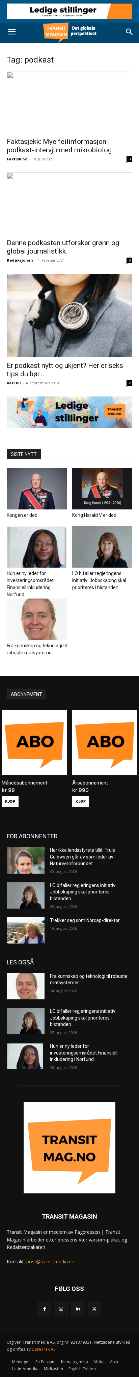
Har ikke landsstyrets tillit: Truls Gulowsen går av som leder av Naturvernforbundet (82, 856)
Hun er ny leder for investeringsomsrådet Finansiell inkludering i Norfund (83, 1052)
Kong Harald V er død (94, 515)
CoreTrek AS (43, 1349)
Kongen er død (22, 515)
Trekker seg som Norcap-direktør (85, 920)
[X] (94, 1308)
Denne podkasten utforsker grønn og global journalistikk (63, 247)
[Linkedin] (77, 1308)
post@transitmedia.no (50, 1261)
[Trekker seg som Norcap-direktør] (26, 930)
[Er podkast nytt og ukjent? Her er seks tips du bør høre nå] (69, 315)
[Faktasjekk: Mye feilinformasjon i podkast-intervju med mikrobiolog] (69, 102)
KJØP (10, 801)
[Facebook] (44, 1308)
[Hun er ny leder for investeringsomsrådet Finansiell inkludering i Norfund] (37, 547)
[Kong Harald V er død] (102, 488)
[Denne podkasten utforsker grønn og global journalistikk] (69, 203)
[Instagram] (61, 1308)
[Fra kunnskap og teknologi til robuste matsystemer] (37, 619)
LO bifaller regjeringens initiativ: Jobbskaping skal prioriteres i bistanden (99, 580)
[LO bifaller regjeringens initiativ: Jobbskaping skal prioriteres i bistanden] (102, 547)
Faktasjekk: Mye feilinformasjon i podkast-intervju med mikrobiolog (59, 146)
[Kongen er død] (37, 488)
